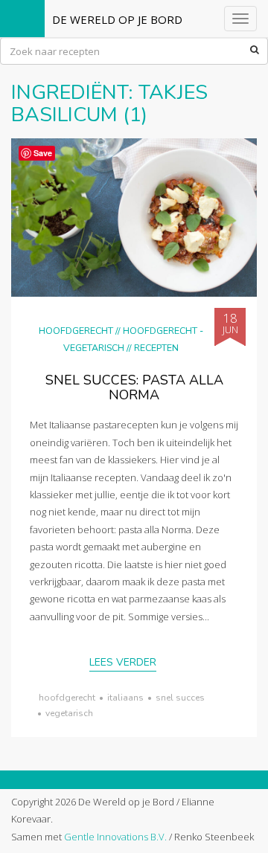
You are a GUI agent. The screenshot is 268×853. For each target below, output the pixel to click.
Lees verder (122, 662)
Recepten (156, 347)
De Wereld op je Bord (117, 19)
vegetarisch (69, 713)
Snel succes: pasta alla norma (134, 387)
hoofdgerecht (67, 698)
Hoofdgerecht (76, 330)
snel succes (180, 698)
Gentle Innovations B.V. (115, 836)
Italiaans (125, 698)
